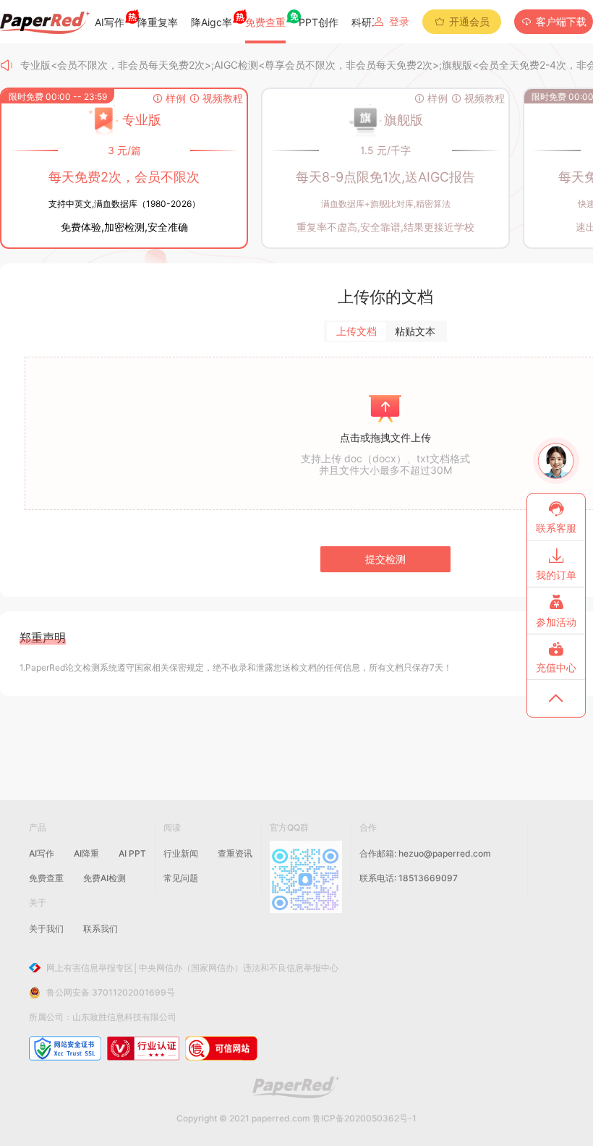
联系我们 (100, 928)
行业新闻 (180, 853)
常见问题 (180, 878)
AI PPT (132, 853)
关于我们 (46, 928)
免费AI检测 (104, 878)
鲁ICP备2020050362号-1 (364, 1118)
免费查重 (46, 878)
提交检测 (385, 559)
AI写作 (41, 853)
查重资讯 (235, 853)
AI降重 (86, 853)
